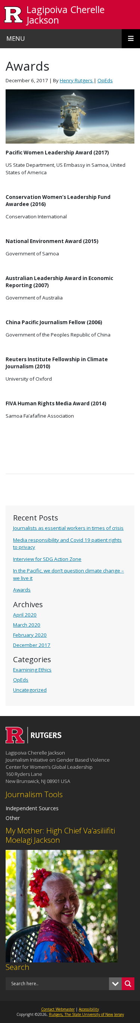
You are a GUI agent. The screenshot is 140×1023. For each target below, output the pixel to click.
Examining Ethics (32, 669)
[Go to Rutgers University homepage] (13, 14)
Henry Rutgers (77, 80)
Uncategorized (30, 689)
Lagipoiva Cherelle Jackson (66, 14)
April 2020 (25, 614)
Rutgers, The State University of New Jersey (86, 1014)
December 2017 (31, 645)
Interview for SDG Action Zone (47, 559)
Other (13, 817)
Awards (22, 589)
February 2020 (30, 635)
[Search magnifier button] (128, 983)
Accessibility (89, 1009)
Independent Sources (32, 808)
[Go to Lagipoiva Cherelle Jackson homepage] (34, 741)
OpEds (20, 679)
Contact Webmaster (58, 1009)
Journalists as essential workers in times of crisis (68, 528)
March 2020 (26, 624)
